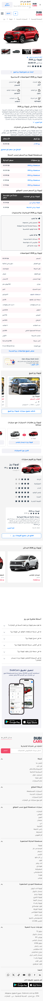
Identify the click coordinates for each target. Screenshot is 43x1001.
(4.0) (25, 513)
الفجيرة (39, 826)
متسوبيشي (38, 872)
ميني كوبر (39, 961)
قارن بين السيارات (21, 451)
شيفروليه (38, 869)
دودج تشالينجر (37, 952)
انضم (5, 751)
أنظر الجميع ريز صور (35, 57)
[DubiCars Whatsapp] (8, 975)
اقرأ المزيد (10, 528)
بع (15, 13)
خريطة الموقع (36, 787)
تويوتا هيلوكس (36, 912)
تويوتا (40, 846)
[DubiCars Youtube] (24, 975)
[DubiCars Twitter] (13, 975)
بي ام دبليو (38, 857)
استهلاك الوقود (35, 294)
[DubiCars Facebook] (35, 975)
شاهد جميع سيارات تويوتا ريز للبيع (21, 411)
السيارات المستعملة (34, 791)
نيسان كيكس (34, 575)
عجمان (39, 820)
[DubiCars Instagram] (29, 975)
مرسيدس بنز (37, 849)
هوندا (40, 875)
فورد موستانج (37, 906)
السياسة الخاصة (36, 772)
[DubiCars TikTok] (19, 975)
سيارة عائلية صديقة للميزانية (28, 517)
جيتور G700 (38, 943)
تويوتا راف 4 (38, 903)
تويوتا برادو (38, 894)
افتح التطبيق (7, 4)
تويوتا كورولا (37, 909)
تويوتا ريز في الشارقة (33, 207)
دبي (41, 823)
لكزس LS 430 (37, 921)
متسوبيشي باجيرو (35, 918)
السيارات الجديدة (36, 794)
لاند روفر (39, 863)
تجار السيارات (37, 781)
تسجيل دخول (37, 775)
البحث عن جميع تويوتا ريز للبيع (23, 72)
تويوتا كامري (37, 897)
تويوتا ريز (36, 396)
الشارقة (39, 832)
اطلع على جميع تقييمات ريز (23, 536)
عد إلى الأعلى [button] (7, 738)
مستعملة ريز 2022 (34, 185)
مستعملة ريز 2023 (34, 180)
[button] (40, 5)
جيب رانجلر (38, 915)
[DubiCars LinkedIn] (40, 975)
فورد (40, 860)
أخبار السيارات (37, 797)
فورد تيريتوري (37, 964)
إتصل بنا (39, 763)
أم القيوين (38, 835)
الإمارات (39, 812)
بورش (40, 878)
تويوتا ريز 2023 (34, 511)
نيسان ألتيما (37, 900)
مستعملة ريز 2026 (34, 165)
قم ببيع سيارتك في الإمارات (32, 800)
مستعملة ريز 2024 (33, 175)
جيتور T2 (39, 932)
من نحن (39, 766)
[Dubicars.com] (37, 740)
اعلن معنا (38, 778)
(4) (28, 66)
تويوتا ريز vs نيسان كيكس (24, 442)
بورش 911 (38, 937)
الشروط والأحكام (36, 769)
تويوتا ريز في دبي (34, 203)
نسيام (40, 852)
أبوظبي (39, 815)
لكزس (40, 855)
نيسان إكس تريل (36, 955)
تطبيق (8, 13)
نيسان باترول (37, 892)
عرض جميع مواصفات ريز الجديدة (21, 351)
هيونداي (39, 866)
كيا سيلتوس (37, 949)
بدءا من (38, 577)
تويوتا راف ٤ (38, 958)
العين (40, 817)
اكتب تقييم (35, 365)
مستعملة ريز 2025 (34, 170)
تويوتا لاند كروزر (36, 889)
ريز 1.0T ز (37, 144)
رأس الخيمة (38, 829)
